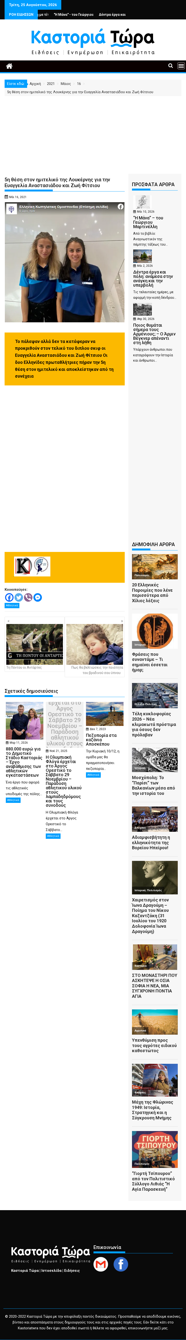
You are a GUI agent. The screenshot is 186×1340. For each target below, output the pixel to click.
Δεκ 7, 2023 (98, 729)
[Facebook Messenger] (37, 597)
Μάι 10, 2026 (146, 211)
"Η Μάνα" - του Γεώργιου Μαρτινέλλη (60, 15)
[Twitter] (19, 597)
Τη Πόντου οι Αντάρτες (24, 667)
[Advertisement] (93, 132)
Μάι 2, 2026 (145, 265)
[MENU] (181, 65)
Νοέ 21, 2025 (58, 751)
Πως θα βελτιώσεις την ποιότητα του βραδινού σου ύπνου (97, 670)
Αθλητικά (12, 605)
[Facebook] (9, 597)
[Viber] (28, 597)
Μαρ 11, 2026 (19, 742)
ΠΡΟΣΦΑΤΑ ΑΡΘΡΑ (153, 184)
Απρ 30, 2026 (146, 319)
